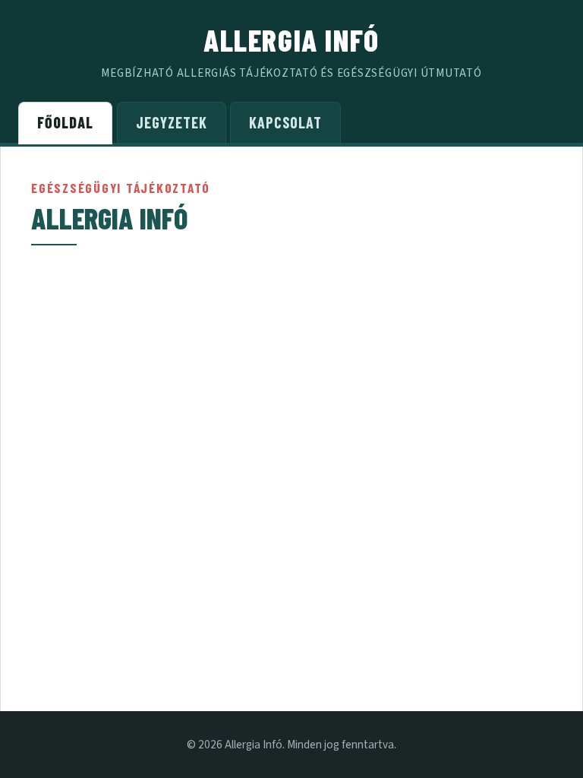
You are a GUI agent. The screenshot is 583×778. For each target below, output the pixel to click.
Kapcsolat (285, 122)
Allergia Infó (291, 39)
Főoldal (65, 122)
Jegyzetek (171, 122)
